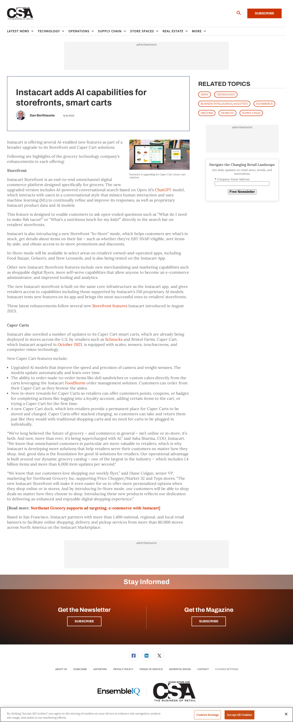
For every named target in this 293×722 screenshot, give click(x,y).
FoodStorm (75, 382)
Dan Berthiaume (42, 115)
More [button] (197, 31)
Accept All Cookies (239, 715)
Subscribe (264, 13)
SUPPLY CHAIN (251, 112)
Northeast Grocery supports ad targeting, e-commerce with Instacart (95, 507)
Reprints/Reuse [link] (180, 669)
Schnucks (113, 339)
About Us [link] (61, 669)
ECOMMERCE (264, 103)
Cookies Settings (226, 669)
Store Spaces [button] (142, 31)
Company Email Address (232, 179)
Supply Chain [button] (110, 31)
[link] (134, 656)
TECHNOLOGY (226, 94)
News (204, 94)
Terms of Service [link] (151, 669)
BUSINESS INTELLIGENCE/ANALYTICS (224, 103)
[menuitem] (22, 31)
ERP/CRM (207, 112)
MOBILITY (227, 112)
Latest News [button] (18, 31)
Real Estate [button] (173, 31)
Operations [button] (78, 31)
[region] (146, 714)
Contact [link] (203, 669)
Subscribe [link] (80, 669)
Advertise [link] (100, 669)
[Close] (286, 714)
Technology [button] (49, 31)
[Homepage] (20, 13)
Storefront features (109, 305)
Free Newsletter (242, 192)
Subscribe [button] (84, 621)
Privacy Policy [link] (123, 669)
